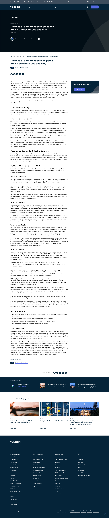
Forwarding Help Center (60, 470)
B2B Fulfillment (14, 494)
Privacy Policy (81, 470)
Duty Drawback (14, 465)
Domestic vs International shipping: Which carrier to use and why (42, 56)
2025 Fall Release (37, 457)
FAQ (34, 486)
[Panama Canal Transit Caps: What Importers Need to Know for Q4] (42, 385)
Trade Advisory (13, 457)
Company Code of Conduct (84, 475)
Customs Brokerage (15, 454)
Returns (12, 496)
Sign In (88, 1)
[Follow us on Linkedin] (35, 39)
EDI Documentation (37, 483)
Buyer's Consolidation (15, 486)
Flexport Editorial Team (24, 384)
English (94, 1)
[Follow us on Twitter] (32, 39)
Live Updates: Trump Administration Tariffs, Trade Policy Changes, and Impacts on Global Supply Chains (87, 386)
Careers (79, 457)
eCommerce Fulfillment (15, 491)
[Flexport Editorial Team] (12, 385)
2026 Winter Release (38, 454)
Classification (13, 470)
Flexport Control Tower (38, 470)
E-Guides (57, 467)
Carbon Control (14, 488)
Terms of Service (81, 473)
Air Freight (12, 475)
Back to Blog (16, 56)
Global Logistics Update (61, 459)
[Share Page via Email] (11, 74)
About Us (80, 454)
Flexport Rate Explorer (60, 457)
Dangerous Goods (59, 488)
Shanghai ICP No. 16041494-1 (75, 512)
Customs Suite (36, 462)
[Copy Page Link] (14, 74)
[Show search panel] (87, 7)
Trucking (12, 478)
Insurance (12, 502)
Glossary (57, 491)
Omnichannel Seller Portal (39, 467)
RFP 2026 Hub (58, 475)
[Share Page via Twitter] (17, 74)
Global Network (81, 465)
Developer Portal (37, 475)
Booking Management (15, 483)
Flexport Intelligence (37, 473)
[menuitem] (28, 7)
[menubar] (54, 7)
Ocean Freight (13, 473)
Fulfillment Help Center (60, 473)
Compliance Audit (14, 467)
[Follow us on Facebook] (39, 39)
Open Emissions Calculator (61, 478)
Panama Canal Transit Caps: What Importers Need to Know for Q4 (57, 385)
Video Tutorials (58, 486)
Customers (57, 480)
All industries (13, 504)
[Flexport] (15, 7)
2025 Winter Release (38, 459)
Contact (79, 467)
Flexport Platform (37, 465)
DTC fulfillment (25, 85)
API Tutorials (36, 478)
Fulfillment (13, 32)
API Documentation (37, 480)
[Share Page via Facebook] (23, 74)
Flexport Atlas (58, 494)
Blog (56, 465)
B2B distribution (33, 85)
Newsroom (80, 462)
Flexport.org (80, 459)
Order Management (14, 480)
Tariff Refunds (13, 462)
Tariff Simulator (14, 459)
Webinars (57, 462)
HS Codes (57, 483)
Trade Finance (13, 499)
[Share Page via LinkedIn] (20, 74)
